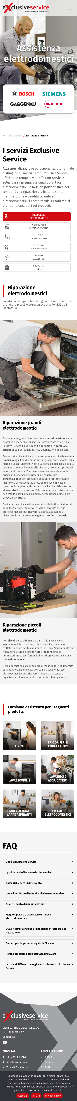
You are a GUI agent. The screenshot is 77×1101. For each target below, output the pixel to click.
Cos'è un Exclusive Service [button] (38, 861)
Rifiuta (36, 1095)
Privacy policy (53, 1095)
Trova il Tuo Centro (17, 1067)
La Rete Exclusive (16, 1057)
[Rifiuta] (72, 1086)
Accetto (22, 1095)
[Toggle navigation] (69, 8)
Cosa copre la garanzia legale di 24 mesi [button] (38, 943)
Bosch (48, 1057)
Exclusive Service (13, 135)
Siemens (50, 1062)
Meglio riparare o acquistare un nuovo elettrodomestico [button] (38, 916)
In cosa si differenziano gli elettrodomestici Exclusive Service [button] (38, 966)
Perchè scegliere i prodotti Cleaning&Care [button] (38, 953)
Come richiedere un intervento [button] (38, 883)
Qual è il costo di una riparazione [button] (38, 904)
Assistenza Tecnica (16, 1062)
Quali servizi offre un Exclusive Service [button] (38, 872)
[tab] (37, 216)
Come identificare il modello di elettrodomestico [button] (38, 893)
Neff (47, 1067)
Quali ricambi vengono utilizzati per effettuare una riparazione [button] (38, 930)
